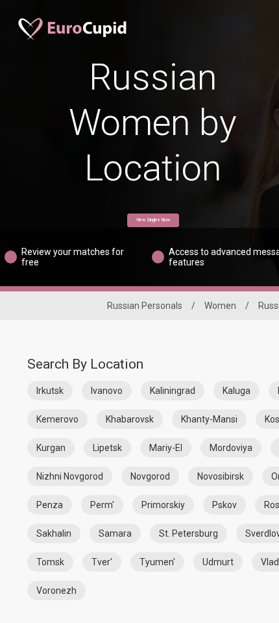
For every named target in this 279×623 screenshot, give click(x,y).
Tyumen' (157, 562)
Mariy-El (165, 448)
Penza (49, 505)
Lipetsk (107, 448)
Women (220, 305)
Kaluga (236, 390)
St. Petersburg (188, 533)
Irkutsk (50, 390)
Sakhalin (53, 533)
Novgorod (150, 476)
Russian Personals (144, 305)
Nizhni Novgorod (69, 476)
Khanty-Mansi (209, 419)
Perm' (102, 505)
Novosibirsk (220, 476)
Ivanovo (107, 390)
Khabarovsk (130, 419)
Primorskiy (163, 505)
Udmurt (218, 562)
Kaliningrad (172, 390)
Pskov (224, 505)
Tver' (101, 562)
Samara (115, 533)
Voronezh (56, 590)
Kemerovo (57, 419)
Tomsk (50, 562)
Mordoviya (231, 448)
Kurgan (51, 448)
